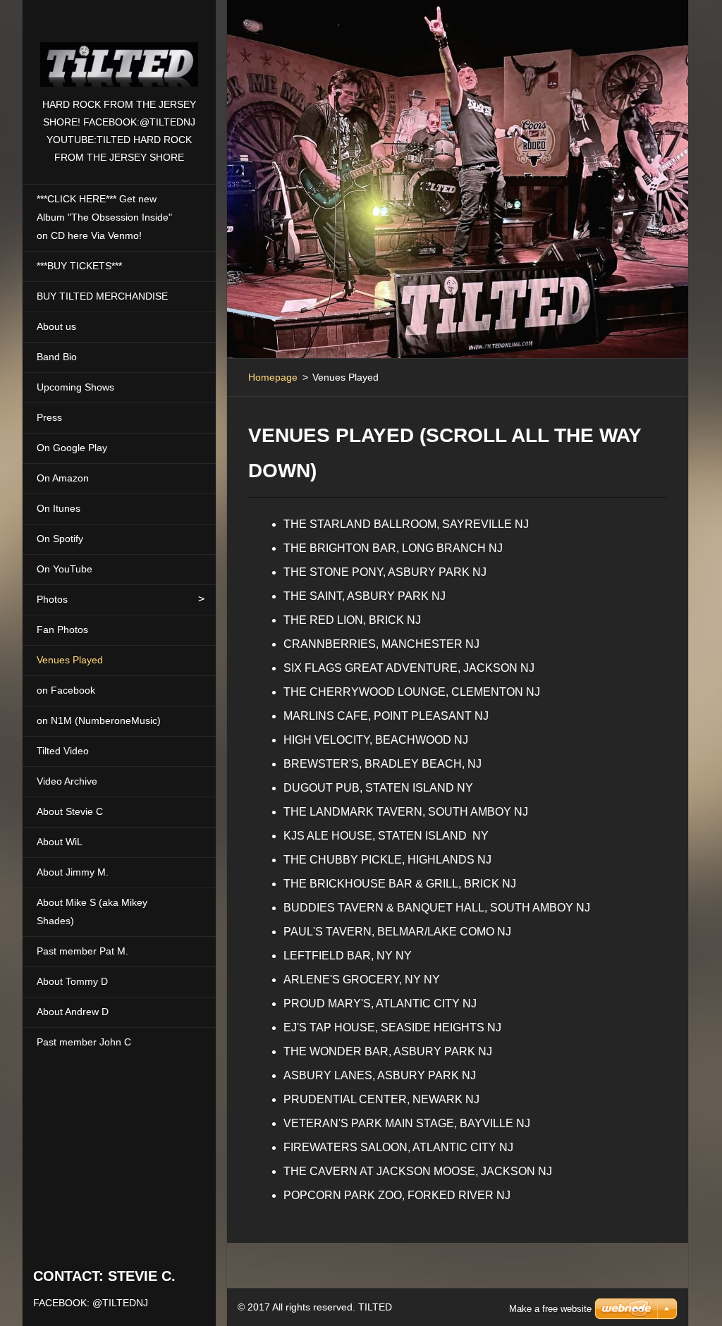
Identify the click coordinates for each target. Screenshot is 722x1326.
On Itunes (58, 508)
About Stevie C (70, 811)
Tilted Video (63, 750)
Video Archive (67, 781)
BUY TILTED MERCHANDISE (102, 296)
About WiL (59, 841)
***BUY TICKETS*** (79, 265)
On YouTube (64, 569)
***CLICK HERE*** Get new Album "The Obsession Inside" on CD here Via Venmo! (104, 217)
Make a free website (550, 1308)
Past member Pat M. (82, 951)
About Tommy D (72, 981)
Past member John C (84, 1042)
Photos (52, 599)
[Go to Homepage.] (119, 48)
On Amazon (63, 478)
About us (56, 326)
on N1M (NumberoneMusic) (99, 720)
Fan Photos (62, 629)
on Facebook (66, 690)
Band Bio (57, 356)
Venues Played (70, 659)
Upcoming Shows (75, 387)
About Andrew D (73, 1011)
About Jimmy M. (73, 872)
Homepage (273, 377)
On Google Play (72, 447)
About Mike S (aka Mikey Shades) (92, 911)
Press (49, 417)
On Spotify (60, 538)
